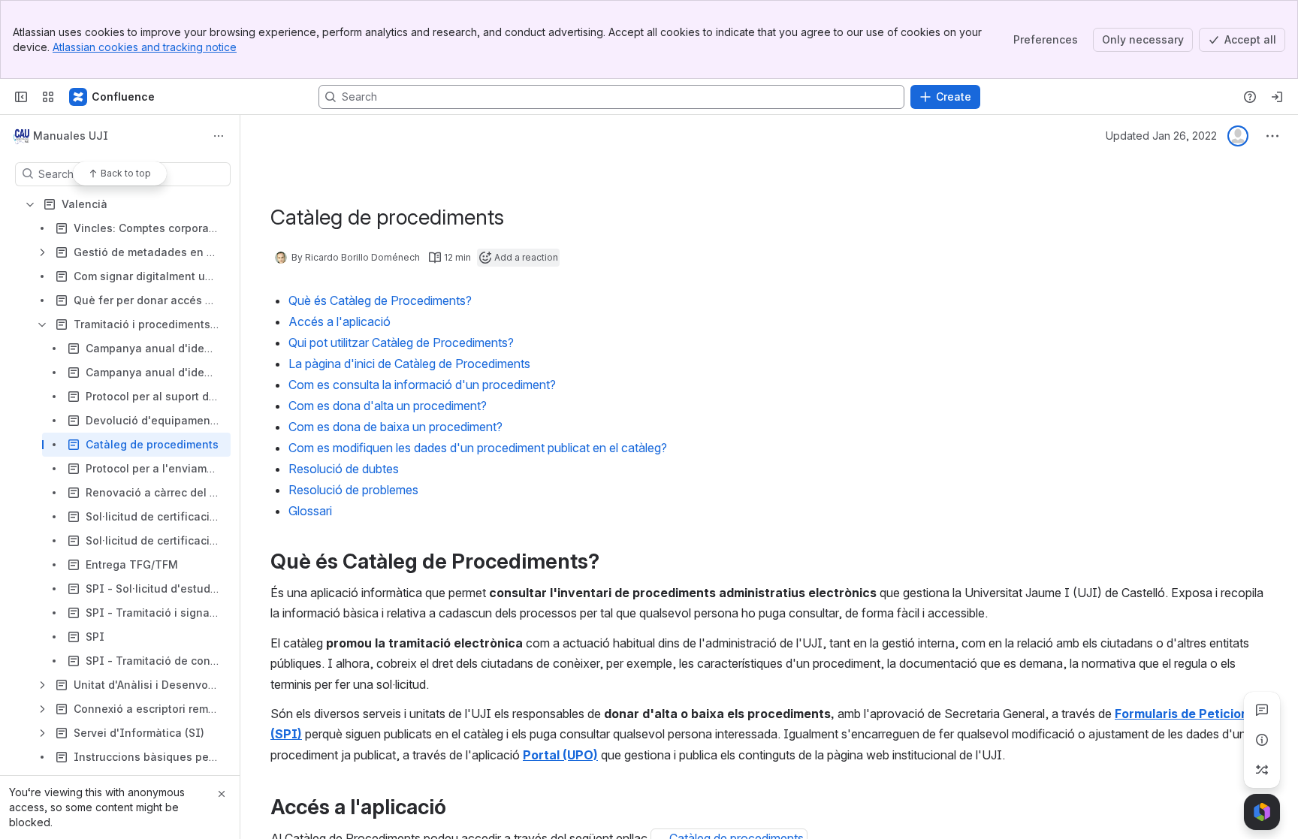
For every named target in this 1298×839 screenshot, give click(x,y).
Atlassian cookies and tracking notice (145, 47)
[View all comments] (1262, 710)
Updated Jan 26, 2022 (1161, 135)
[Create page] (1262, 770)
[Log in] (1277, 97)
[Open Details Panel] (1262, 740)
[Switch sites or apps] (48, 97)
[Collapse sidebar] (21, 97)
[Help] (1250, 97)
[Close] (222, 794)
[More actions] (219, 136)
